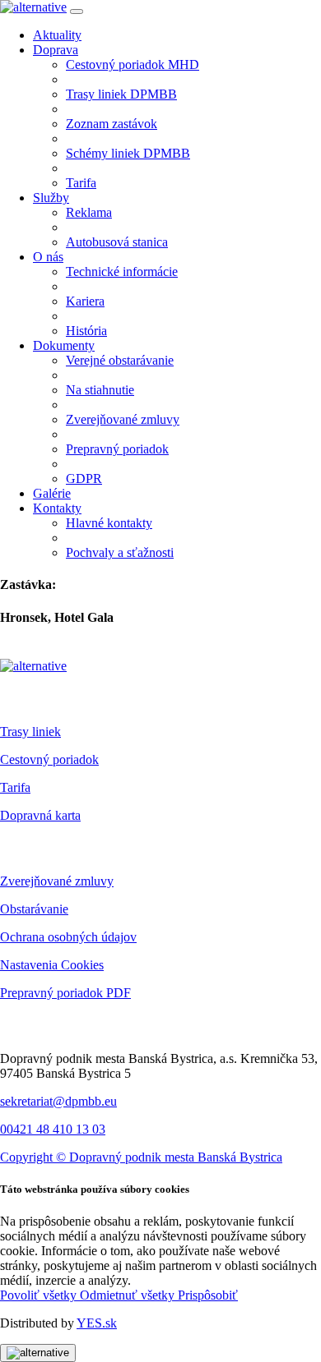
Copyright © (34, 1157)
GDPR (84, 478)
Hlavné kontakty (109, 523)
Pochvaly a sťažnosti (120, 552)
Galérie (52, 493)
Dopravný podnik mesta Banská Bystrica (175, 1157)
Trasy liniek (30, 732)
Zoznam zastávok (111, 124)
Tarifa (81, 183)
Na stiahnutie (100, 390)
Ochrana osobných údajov (68, 937)
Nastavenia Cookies (52, 965)
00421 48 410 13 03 (52, 1129)
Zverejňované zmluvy (122, 419)
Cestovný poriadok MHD (132, 64)
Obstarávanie (34, 909)
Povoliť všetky (40, 1295)
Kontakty (57, 508)
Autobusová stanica (117, 242)
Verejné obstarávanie (120, 360)
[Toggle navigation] (76, 11)
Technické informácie (122, 271)
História (86, 331)
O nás (48, 257)
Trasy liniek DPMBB (121, 94)
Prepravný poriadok (117, 449)
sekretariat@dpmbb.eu (58, 1101)
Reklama (89, 212)
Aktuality (57, 35)
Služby (51, 198)
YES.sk (97, 1323)
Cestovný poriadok (49, 759)
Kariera (85, 301)
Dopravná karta (40, 815)
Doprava (55, 50)
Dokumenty (64, 345)
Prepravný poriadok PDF (65, 993)
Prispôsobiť (208, 1295)
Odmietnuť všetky (129, 1295)
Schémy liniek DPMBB (128, 153)
